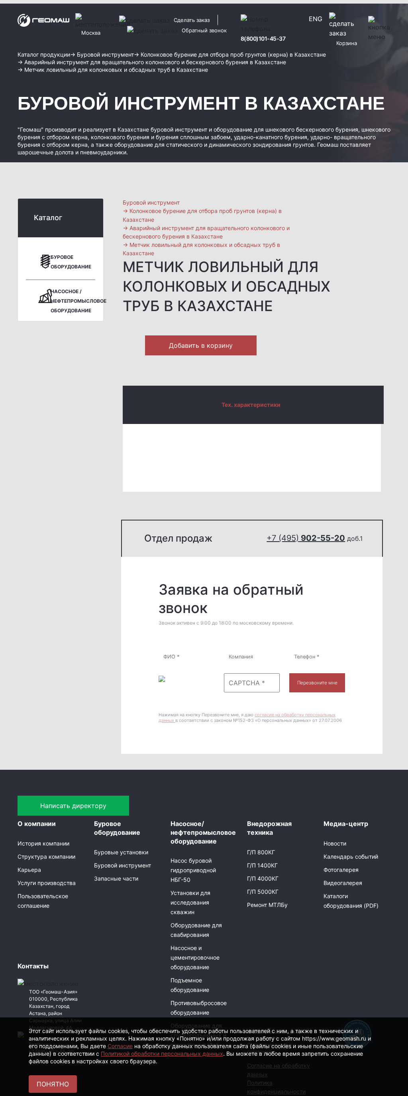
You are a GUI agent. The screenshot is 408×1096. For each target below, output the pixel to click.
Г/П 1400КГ (262, 865)
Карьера (29, 869)
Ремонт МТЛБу (267, 904)
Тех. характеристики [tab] (251, 404)
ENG (315, 19)
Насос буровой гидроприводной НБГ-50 (193, 870)
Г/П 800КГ (261, 852)
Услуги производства (47, 882)
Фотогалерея (341, 869)
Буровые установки (121, 852)
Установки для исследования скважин (190, 902)
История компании (43, 843)
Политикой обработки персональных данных (162, 1053)
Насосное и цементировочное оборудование (195, 957)
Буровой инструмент (122, 865)
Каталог (48, 217)
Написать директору (73, 806)
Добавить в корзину (201, 345)
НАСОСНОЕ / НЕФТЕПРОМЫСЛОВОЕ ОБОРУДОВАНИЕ (78, 300)
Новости (335, 843)
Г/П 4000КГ (263, 878)
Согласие (120, 1046)
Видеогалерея (343, 882)
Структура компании (46, 856)
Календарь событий (351, 856)
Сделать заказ (192, 20)
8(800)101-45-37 (263, 38)
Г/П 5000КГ (263, 891)
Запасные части (116, 878)
